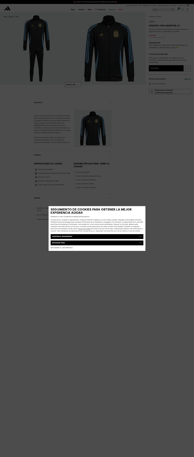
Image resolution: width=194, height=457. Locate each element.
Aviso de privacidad (84, 229)
